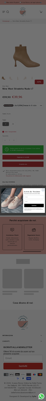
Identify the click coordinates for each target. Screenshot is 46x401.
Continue (34, 205)
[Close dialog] (43, 190)
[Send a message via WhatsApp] (41, 396)
